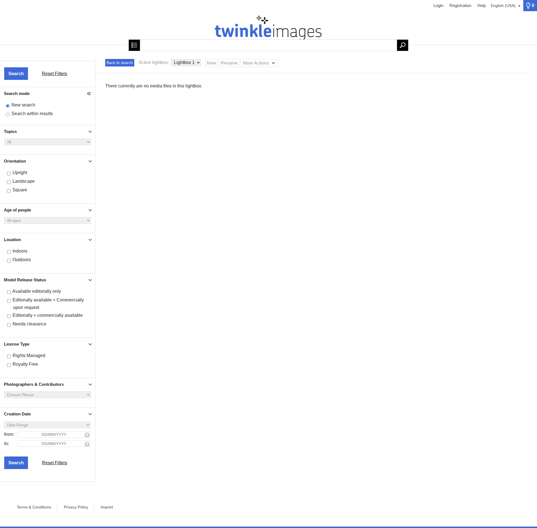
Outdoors (22, 259)
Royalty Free (25, 364)
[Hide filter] (89, 93)
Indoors (20, 251)
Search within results (32, 113)
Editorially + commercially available (48, 315)
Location (12, 239)
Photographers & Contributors (34, 384)
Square (20, 189)
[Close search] (134, 45)
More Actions (256, 63)
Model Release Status (25, 279)
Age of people (17, 210)
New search (23, 105)
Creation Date (17, 414)
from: (9, 434)
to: (6, 443)
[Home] (268, 30)
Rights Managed (29, 355)
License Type (16, 344)
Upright (20, 172)
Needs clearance (29, 324)
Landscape (24, 181)
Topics (10, 131)
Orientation (15, 161)
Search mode (17, 93)
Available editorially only (36, 291)
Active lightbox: (154, 62)
